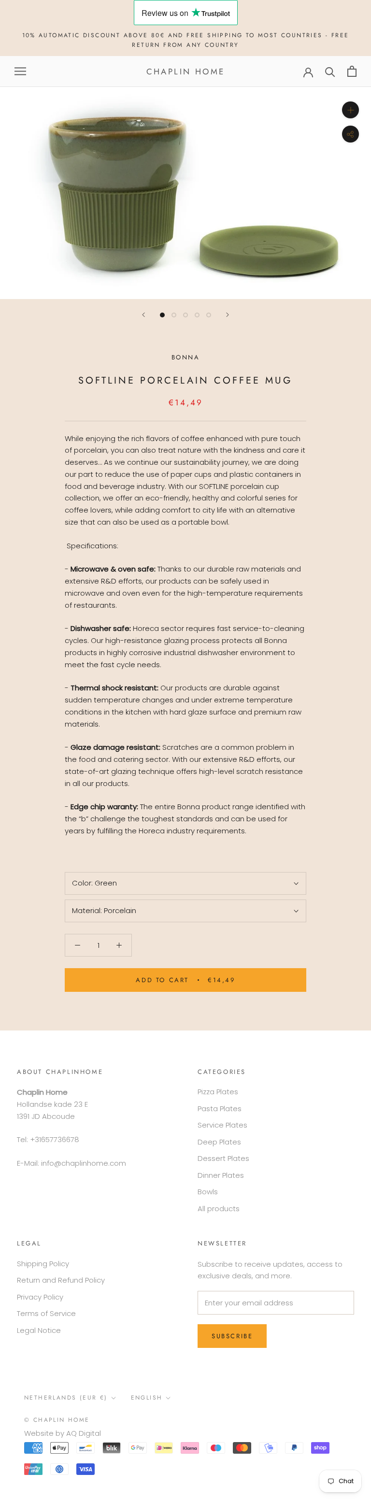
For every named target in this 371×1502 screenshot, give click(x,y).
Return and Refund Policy (61, 1280)
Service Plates (222, 1125)
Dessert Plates (223, 1158)
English (147, 1397)
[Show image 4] (197, 315)
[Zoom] (350, 109)
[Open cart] (352, 71)
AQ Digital (83, 1433)
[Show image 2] (173, 315)
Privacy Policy (40, 1297)
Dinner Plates (221, 1175)
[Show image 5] (208, 315)
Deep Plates (219, 1142)
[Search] (330, 71)
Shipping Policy (43, 1264)
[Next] (227, 315)
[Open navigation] (20, 71)
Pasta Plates (220, 1108)
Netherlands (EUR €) (66, 1397)
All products (219, 1208)
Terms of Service (46, 1313)
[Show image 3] (185, 315)
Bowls (208, 1192)
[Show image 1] (162, 315)
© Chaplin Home (57, 1420)
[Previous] (143, 315)
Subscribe (232, 1336)
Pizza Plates (218, 1092)
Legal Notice (39, 1330)
